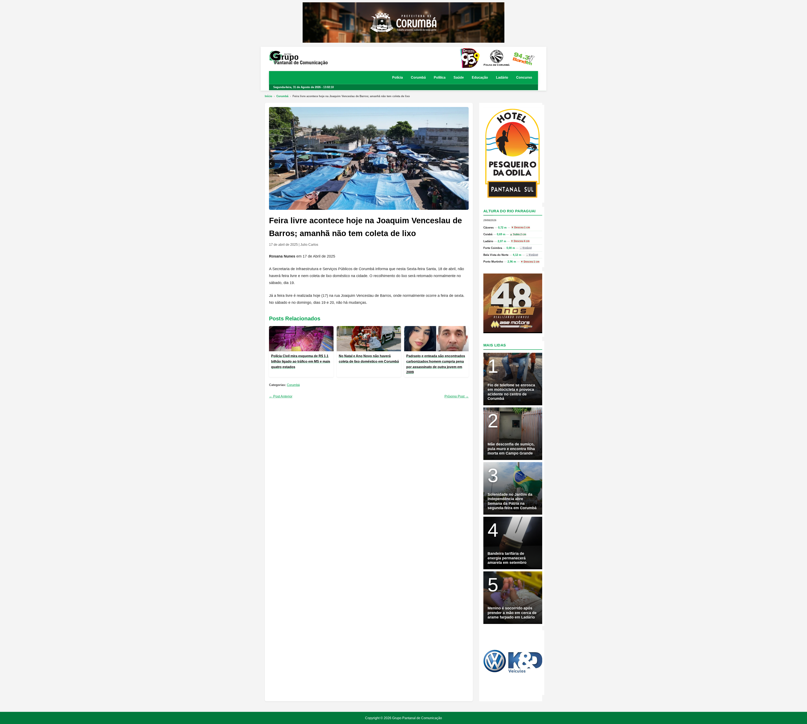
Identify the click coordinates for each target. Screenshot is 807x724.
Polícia (397, 77)
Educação (480, 77)
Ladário (502, 77)
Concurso (524, 77)
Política (440, 77)
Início (268, 96)
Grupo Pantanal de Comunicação (417, 718)
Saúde (459, 77)
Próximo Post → (456, 396)
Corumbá (418, 77)
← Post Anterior (280, 396)
